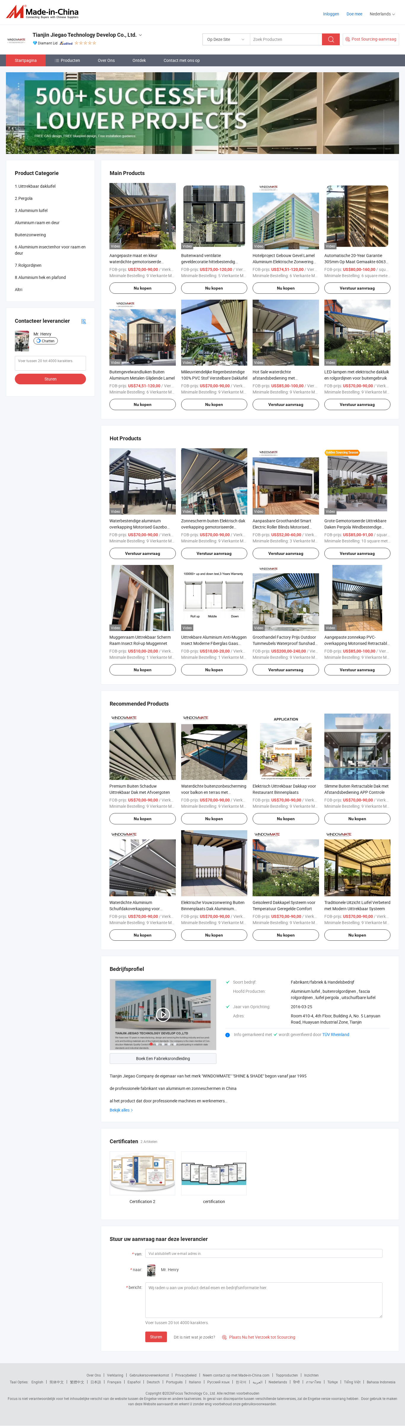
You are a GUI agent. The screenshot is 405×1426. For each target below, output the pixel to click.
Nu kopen (143, 288)
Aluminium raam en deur (37, 222)
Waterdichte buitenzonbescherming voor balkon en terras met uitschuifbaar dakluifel (213, 792)
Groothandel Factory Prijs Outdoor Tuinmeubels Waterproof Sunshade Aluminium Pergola (285, 643)
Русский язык (218, 1382)
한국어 (241, 1382)
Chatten (48, 340)
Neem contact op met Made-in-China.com (236, 1375)
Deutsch (153, 1382)
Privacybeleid (186, 1375)
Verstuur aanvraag (357, 288)
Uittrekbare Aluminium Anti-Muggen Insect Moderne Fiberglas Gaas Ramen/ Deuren (214, 643)
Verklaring (115, 1375)
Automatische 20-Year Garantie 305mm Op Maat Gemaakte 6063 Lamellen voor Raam (355, 262)
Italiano (195, 1382)
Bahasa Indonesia (381, 1382)
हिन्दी (296, 1382)
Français (114, 1382)
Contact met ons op (182, 60)
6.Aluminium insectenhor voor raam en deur (50, 250)
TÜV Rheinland (335, 1034)
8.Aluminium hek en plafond (40, 277)
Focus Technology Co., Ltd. (194, 1393)
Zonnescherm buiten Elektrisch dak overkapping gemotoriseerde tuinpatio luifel (213, 527)
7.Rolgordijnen (28, 265)
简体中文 (57, 1382)
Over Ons (106, 60)
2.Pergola (24, 198)
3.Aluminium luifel (31, 210)
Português (174, 1382)
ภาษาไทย (313, 1382)
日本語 (95, 1382)
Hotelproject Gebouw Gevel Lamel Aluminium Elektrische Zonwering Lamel (284, 262)
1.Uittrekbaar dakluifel (35, 186)
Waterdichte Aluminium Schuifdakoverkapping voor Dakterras (134, 909)
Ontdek (139, 60)
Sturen (156, 1337)
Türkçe (332, 1382)
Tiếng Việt (352, 1382)
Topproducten (287, 1375)
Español (134, 1382)
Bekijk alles (120, 1110)
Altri (18, 289)
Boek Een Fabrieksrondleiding (163, 1058)
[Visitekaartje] (83, 321)
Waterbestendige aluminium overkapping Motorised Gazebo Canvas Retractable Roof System (139, 527)
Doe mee (354, 14)
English (37, 1382)
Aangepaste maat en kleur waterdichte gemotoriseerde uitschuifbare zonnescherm (135, 262)
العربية (257, 1382)
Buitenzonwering (30, 234)
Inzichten (311, 1375)
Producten (70, 60)
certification (214, 1201)
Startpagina (26, 60)
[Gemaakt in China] (44, 12)
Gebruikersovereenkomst (149, 1375)
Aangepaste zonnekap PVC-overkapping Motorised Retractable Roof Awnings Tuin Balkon (356, 643)
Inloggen (331, 14)
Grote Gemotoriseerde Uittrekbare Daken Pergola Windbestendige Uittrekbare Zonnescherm (355, 527)
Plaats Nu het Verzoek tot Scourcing (258, 1337)
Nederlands (278, 1382)
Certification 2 (142, 1201)
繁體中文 (77, 1382)
